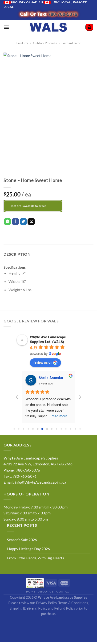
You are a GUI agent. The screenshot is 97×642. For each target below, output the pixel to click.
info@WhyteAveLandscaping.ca (40, 482)
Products (22, 43)
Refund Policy (64, 608)
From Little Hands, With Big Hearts (35, 558)
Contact (63, 591)
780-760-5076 (62, 14)
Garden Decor (71, 43)
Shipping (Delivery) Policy (28, 608)
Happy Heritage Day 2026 (28, 548)
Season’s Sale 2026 (22, 539)
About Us (45, 591)
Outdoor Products (45, 43)
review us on (42, 362)
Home (30, 591)
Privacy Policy (46, 603)
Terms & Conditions (73, 603)
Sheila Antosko (51, 377)
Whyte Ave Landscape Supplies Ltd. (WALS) (48, 339)
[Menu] (6, 27)
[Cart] (89, 27)
